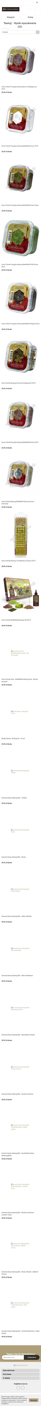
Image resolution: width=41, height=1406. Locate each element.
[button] (20, 1370)
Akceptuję (33, 1400)
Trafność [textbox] (5, 32)
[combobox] (20, 32)
